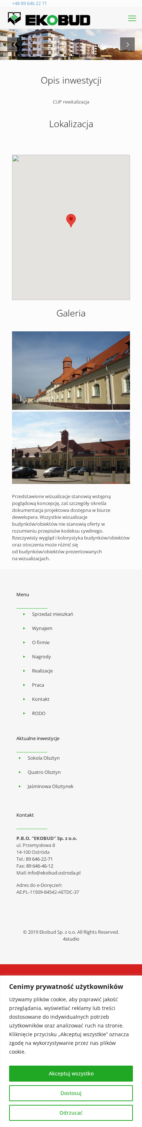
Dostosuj (71, 1093)
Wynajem (42, 628)
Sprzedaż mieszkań (52, 614)
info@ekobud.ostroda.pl (54, 872)
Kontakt (41, 699)
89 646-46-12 (39, 866)
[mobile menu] (132, 18)
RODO (39, 713)
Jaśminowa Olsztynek (51, 786)
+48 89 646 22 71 (29, 3)
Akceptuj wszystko (71, 1073)
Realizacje (42, 670)
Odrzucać (71, 1112)
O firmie (41, 642)
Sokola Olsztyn (44, 758)
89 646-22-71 (39, 859)
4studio (71, 939)
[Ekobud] (49, 18)
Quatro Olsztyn (44, 772)
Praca (38, 685)
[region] (71, 1051)
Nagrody (41, 656)
